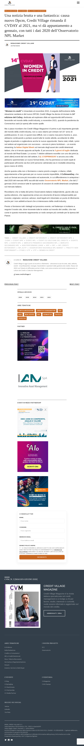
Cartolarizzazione (26, 310)
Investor (22, 318)
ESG (60, 310)
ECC (43, 647)
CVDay (7, 681)
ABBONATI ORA (54, 613)
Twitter (7, 706)
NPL (38, 314)
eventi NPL (31, 240)
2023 (41, 297)
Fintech (58, 314)
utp (35, 250)
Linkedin (7, 709)
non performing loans (32, 245)
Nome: (21, 517)
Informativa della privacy (47, 734)
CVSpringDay (9, 684)
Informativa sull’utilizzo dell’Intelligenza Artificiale (21, 734)
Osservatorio (46, 650)
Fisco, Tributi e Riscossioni (13, 659)
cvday (8, 240)
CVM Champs (46, 684)
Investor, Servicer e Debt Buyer (14, 668)
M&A (20, 314)
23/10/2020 (15, 46)
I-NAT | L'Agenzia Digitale (29, 736)
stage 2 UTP (24, 250)
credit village (19, 238)
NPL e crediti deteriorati (37, 11)
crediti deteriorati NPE (61, 238)
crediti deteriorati (38, 238)
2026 (20, 297)
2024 (34, 297)
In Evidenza (22, 11)
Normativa (47, 314)
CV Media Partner (10, 693)
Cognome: (23, 527)
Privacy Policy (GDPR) (27, 545)
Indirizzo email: (25, 537)
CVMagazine (46, 681)
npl (54, 245)
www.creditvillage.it (23, 274)
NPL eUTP (22, 248)
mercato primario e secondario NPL (41, 243)
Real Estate (29, 314)
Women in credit (47, 250)
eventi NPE (18, 240)
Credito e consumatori (46, 310)
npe (47, 245)
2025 (27, 297)
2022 (49, 297)
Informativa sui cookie (63, 734)
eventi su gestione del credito (53, 240)
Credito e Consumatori (12, 653)
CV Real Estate (9, 687)
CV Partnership (9, 690)
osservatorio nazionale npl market (46, 248)
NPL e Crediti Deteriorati (12, 656)
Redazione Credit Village (22, 43)
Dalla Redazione (11, 11)
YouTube (7, 712)
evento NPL (16, 243)
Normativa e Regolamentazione (15, 662)
